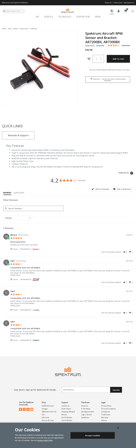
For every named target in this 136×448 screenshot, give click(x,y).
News (98, 17)
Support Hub (83, 17)
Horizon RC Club (48, 420)
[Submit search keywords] (4, 11)
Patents (104, 420)
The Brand (85, 402)
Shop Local (118, 2)
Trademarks (105, 414)
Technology (64, 17)
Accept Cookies (92, 435)
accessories (24, 29)
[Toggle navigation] (132, 11)
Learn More (126, 70)
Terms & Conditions (108, 409)
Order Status (66, 409)
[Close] (118, 427)
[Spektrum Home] (67, 10)
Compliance (105, 412)
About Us (108, 2)
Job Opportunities (87, 412)
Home (4, 29)
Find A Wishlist (66, 420)
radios (15, 29)
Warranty (104, 417)
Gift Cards (45, 417)
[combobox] (13, 11)
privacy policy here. (45, 440)
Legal (103, 402)
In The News (85, 409)
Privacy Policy (106, 406)
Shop (44, 402)
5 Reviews (126, 45)
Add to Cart (118, 58)
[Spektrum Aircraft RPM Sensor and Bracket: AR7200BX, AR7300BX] (39, 68)
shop (9, 29)
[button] (15, 249)
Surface (48, 17)
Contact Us (65, 406)
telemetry (33, 29)
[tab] (100, 189)
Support (64, 402)
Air (37, 17)
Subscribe (116, 390)
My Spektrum (129, 2)
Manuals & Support (18, 135)
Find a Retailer (66, 417)
